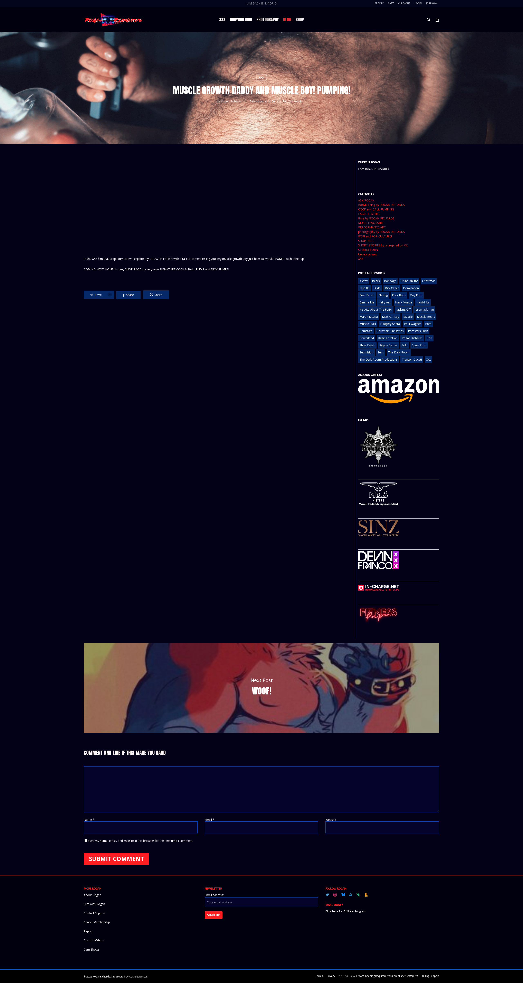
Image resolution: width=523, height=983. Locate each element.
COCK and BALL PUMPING (376, 209)
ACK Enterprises (138, 976)
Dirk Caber (392, 288)
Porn (428, 324)
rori (429, 338)
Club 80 (364, 288)
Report (88, 931)
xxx (428, 359)
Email (209, 820)
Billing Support (430, 976)
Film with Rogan (94, 904)
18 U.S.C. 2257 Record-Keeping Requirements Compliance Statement (378, 976)
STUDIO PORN (368, 249)
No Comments (293, 101)
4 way (364, 281)
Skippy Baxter (388, 345)
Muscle (408, 317)
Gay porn (416, 295)
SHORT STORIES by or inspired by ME (383, 245)
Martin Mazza (369, 317)
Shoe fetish (367, 345)
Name (89, 820)
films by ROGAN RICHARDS (376, 218)
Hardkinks (422, 302)
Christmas (428, 281)
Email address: (214, 895)
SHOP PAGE (366, 240)
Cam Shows (91, 949)
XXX (261, 77)
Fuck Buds (399, 295)
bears (376, 281)
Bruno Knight (409, 281)
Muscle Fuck (368, 324)
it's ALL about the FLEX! (376, 309)
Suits (381, 352)
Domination (411, 288)
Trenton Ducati (412, 359)
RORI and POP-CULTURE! (375, 236)
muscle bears (426, 317)
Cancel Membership (97, 922)
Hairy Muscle (403, 302)
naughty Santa (390, 324)
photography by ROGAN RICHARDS (381, 231)
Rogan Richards (231, 101)
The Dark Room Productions (379, 359)
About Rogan (92, 895)
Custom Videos (94, 940)
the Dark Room (398, 352)
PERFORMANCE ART (372, 227)
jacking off (403, 309)
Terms (319, 976)
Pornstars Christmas (390, 331)
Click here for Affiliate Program (345, 911)
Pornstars (366, 331)
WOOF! (261, 688)
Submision (366, 352)
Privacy (331, 976)
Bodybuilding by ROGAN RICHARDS (381, 204)
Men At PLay (390, 317)
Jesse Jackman (424, 309)
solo (405, 345)
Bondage (390, 281)
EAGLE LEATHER (369, 213)
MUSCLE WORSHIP (370, 222)
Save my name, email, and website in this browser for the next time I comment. (140, 841)
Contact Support (94, 913)
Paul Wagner (412, 324)
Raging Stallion (388, 338)
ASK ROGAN (366, 200)
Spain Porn (419, 345)
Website (330, 820)
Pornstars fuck (418, 331)
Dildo (377, 288)
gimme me (367, 302)
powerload (367, 338)
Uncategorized (367, 254)
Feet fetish (367, 295)
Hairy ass (385, 302)
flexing (383, 295)
